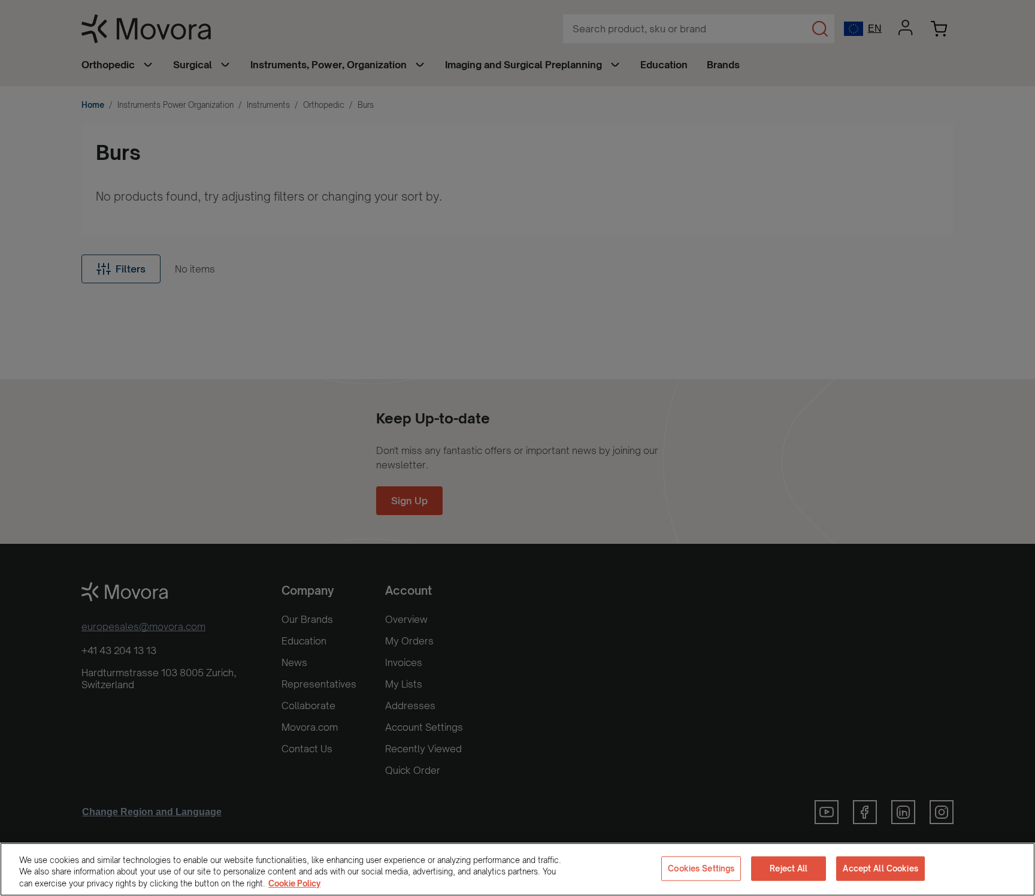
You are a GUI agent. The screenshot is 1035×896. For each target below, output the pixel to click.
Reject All (788, 868)
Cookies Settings (701, 868)
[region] (517, 869)
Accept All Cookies (880, 868)
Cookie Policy (294, 883)
